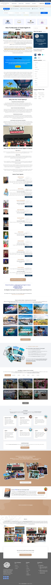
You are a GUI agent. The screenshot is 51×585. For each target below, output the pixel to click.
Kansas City (39, 458)
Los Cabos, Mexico (41, 94)
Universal (28, 568)
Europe (31, 181)
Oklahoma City (28, 459)
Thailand (36, 82)
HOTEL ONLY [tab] (35, 8)
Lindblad (28, 573)
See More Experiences (25, 339)
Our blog (16, 568)
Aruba (43, 96)
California (30, 182)
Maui (12, 182)
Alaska (10, 181)
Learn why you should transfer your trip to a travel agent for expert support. (26, 6)
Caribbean (17, 181)
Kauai (17, 182)
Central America (37, 69)
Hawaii (10, 182)
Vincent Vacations (17, 59)
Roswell (25, 459)
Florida (24, 182)
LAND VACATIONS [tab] (15, 8)
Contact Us (47, 3)
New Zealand (30, 195)
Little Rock (21, 459)
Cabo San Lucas (21, 183)
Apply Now (18, 66)
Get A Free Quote (24, 447)
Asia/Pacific (36, 62)
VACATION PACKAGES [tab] (26, 8)
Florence (40, 98)
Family (24, 375)
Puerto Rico (24, 181)
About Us (16, 565)
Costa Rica (13, 181)
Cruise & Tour (21, 3)
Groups (19, 375)
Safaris (27, 571)
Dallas (35, 458)
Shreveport (17, 459)
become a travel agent (18, 151)
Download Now (41, 492)
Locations (34, 3)
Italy (27, 565)
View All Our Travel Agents (17, 279)
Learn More (28, 363)
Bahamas (20, 181)
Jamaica (28, 181)
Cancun (17, 183)
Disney (28, 375)
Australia (35, 98)
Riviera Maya (26, 183)
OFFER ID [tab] (7, 10)
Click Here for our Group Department (18, 294)
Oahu (14, 182)
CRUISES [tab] (7, 8)
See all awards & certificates (38, 51)
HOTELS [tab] (42, 8)
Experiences (28, 3)
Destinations (14, 3)
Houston (13, 459)
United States (20, 182)
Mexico (14, 183)
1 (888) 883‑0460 (41, 3)
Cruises (38, 375)
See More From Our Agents (25, 482)
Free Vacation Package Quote (25, 554)
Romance (13, 375)
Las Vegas (27, 182)
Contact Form (41, 565)
